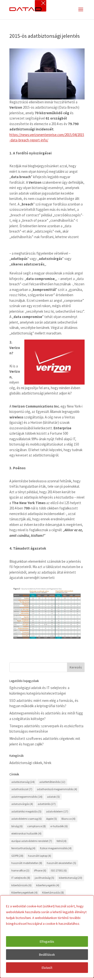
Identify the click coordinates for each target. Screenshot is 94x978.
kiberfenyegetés (47, 885)
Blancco (68, 818)
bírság (17, 826)
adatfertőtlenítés (52, 782)
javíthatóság (44, 877)
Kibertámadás (53, 892)
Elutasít (47, 967)
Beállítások (47, 954)
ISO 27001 (59, 870)
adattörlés (47, 804)
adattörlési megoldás (26, 811)
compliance (36, 826)
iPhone (40, 870)
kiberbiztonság (70, 877)
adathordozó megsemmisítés (57, 789)
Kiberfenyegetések (24, 892)
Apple (51, 818)
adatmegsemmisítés (26, 796)
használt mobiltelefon (26, 863)
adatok (53, 796)
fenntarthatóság (23, 848)
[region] (47, 936)
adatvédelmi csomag (26, 818)
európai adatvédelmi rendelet (31, 841)
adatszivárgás (22, 804)
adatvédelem (57, 811)
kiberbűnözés (21, 885)
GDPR (17, 855)
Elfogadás (47, 941)
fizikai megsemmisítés (56, 848)
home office (20, 870)
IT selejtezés (20, 877)
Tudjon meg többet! (21, 929)
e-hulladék (59, 826)
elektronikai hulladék (26, 833)
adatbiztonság (23, 782)
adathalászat (21, 789)
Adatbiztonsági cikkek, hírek (30, 762)
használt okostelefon (61, 863)
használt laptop (39, 855)
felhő (62, 841)
